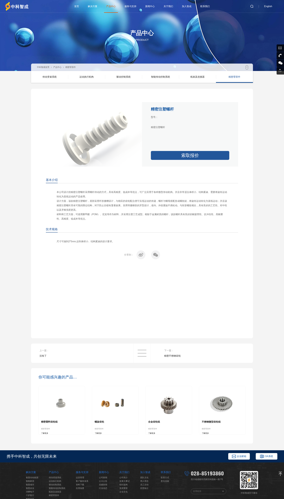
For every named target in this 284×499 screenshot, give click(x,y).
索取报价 (190, 155)
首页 (76, 6)
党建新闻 (103, 484)
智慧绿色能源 (32, 477)
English (268, 6)
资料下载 (80, 484)
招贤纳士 (144, 488)
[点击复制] (280, 48)
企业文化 (123, 492)
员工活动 (144, 484)
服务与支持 (130, 6)
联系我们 (205, 6)
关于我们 (168, 6)
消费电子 (30, 492)
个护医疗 (30, 495)
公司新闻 (103, 477)
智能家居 (30, 481)
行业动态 (103, 488)
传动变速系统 (55, 477)
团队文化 (144, 477)
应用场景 (80, 488)
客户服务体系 (82, 481)
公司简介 (123, 477)
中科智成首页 (43, 67)
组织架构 (123, 484)
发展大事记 (124, 481)
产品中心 (111, 6)
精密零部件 (70, 67)
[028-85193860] (280, 55)
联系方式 (165, 477)
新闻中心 (150, 6)
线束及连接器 (55, 492)
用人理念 (144, 481)
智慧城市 (30, 484)
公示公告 (103, 481)
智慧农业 (30, 488)
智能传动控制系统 (57, 488)
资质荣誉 (123, 488)
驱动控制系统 (55, 484)
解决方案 (92, 6)
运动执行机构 (55, 481)
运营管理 (80, 477)
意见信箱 (165, 481)
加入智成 (186, 6)
